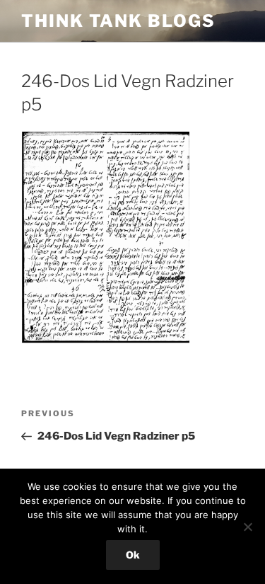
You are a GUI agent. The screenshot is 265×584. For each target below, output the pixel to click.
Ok (133, 555)
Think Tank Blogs (118, 21)
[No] (247, 527)
